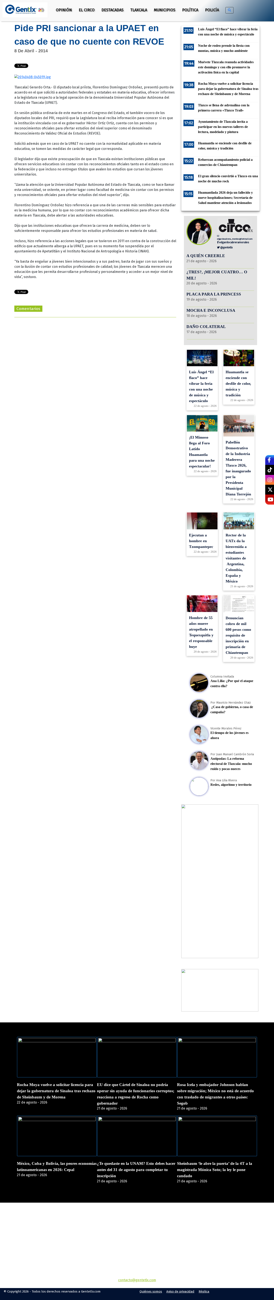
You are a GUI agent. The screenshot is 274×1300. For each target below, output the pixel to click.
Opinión (64, 10)
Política (190, 10)
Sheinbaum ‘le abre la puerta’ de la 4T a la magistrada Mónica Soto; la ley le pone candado (214, 1169)
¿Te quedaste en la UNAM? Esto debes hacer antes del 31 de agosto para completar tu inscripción (136, 1169)
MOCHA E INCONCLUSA (210, 310)
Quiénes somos (151, 1291)
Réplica (204, 1291)
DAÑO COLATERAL (206, 326)
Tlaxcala (138, 10)
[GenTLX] (137, 1227)
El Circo (87, 10)
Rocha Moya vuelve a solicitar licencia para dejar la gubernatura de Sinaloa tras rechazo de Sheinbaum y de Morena (56, 1090)
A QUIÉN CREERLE (205, 255)
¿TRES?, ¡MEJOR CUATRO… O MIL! (216, 275)
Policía (212, 10)
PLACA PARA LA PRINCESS (213, 294)
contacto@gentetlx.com (137, 1280)
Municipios (164, 10)
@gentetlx (226, 247)
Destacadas (112, 10)
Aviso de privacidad (180, 1291)
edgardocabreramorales (234, 242)
